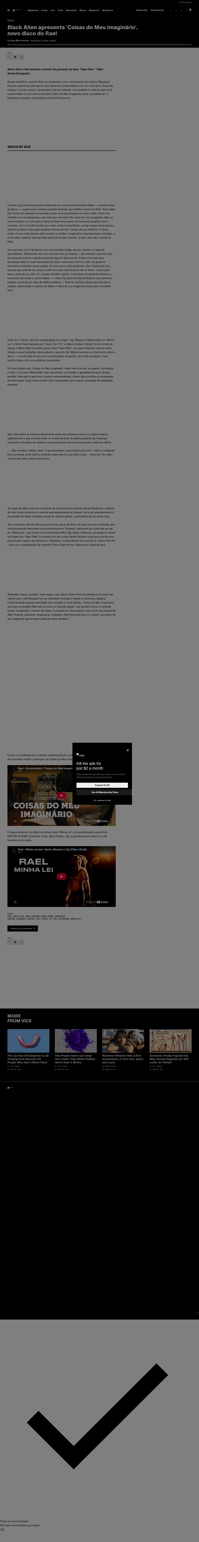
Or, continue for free (102, 800)
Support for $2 (102, 785)
